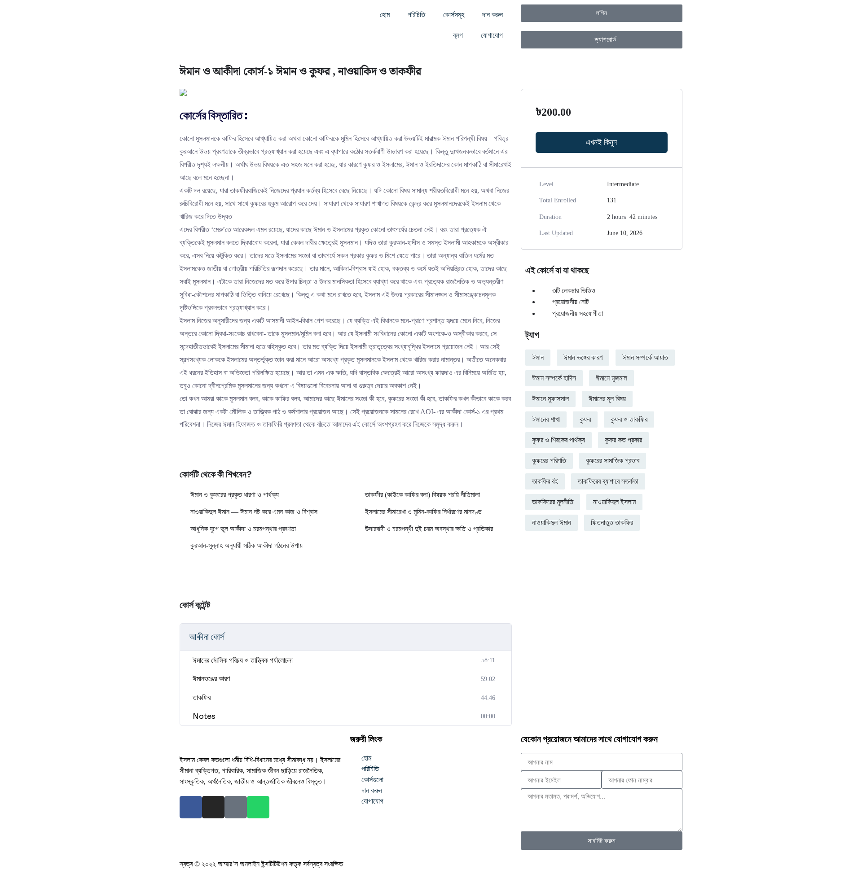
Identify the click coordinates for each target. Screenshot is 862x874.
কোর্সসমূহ (453, 14)
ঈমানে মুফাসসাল (550, 398)
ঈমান (538, 357)
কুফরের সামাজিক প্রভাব (612, 460)
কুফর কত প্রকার (623, 440)
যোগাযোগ (492, 35)
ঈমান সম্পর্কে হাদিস (554, 378)
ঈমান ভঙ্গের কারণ (583, 357)
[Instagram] (213, 807)
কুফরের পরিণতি (549, 460)
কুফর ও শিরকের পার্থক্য (558, 440)
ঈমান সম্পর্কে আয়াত (645, 357)
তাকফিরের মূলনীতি (552, 502)
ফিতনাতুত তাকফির (612, 522)
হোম (385, 14)
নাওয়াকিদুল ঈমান (551, 522)
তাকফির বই (545, 481)
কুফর (585, 419)
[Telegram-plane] (235, 807)
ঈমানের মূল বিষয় (607, 398)
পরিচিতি (416, 14)
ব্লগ (458, 35)
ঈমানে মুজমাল (611, 378)
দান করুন (492, 14)
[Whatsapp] (258, 807)
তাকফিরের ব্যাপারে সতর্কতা (608, 481)
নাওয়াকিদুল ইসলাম (614, 502)
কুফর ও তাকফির (629, 419)
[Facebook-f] (191, 807)
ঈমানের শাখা (546, 419)
